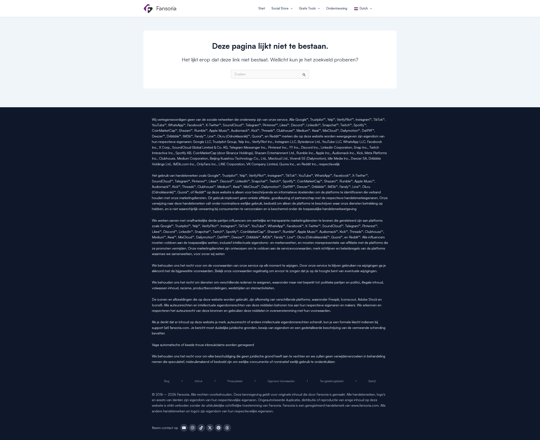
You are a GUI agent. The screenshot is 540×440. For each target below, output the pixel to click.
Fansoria (166, 8)
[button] (291, 8)
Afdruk (198, 381)
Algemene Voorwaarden (281, 381)
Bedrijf (372, 381)
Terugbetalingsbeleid (331, 381)
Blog (166, 381)
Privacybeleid (234, 381)
